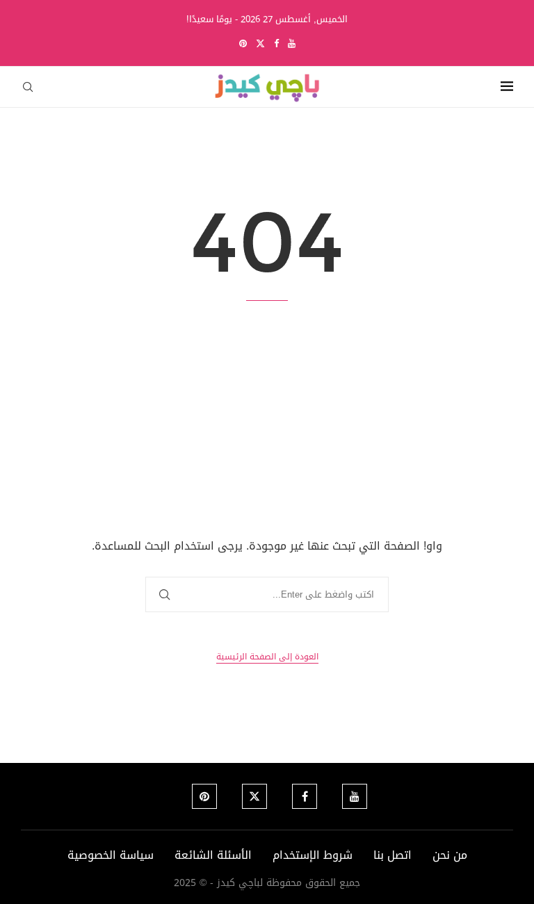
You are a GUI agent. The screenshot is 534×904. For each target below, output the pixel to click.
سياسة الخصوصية (110, 855)
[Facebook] (276, 43)
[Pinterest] (243, 43)
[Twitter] (260, 43)
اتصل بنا (392, 855)
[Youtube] (292, 43)
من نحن (449, 855)
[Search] (28, 87)
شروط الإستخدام (313, 855)
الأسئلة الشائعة (213, 855)
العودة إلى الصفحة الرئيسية (267, 657)
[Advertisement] (267, 419)
